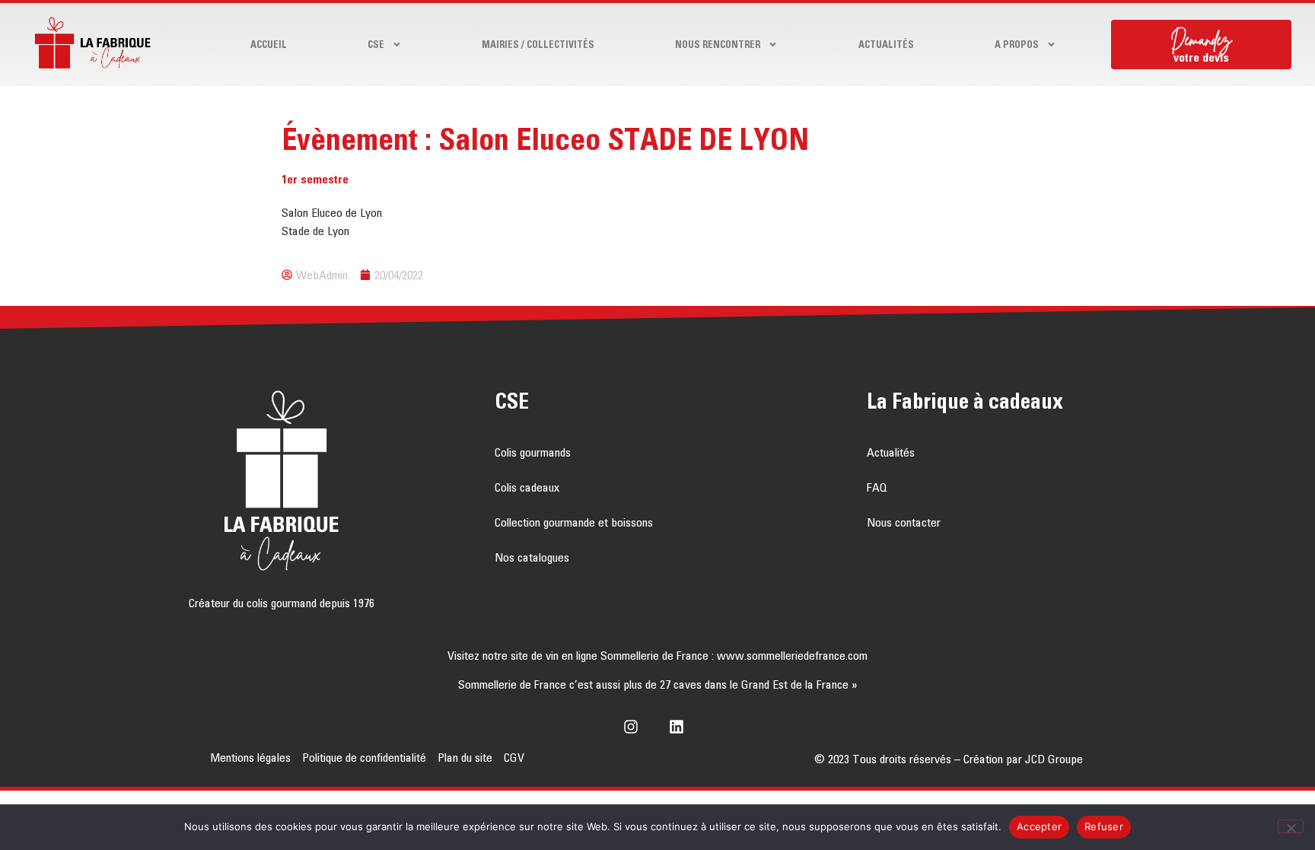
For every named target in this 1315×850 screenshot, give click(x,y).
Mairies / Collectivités (538, 44)
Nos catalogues (532, 557)
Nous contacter (904, 522)
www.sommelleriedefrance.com (792, 655)
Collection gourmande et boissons (574, 522)
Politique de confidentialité (364, 757)
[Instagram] (634, 726)
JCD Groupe (1054, 758)
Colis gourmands (533, 452)
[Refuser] (1291, 826)
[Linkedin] (680, 726)
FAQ (877, 487)
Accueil (268, 44)
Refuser (1103, 826)
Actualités (886, 44)
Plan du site (465, 757)
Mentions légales (250, 757)
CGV (514, 757)
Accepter (1039, 826)
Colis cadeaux (527, 487)
